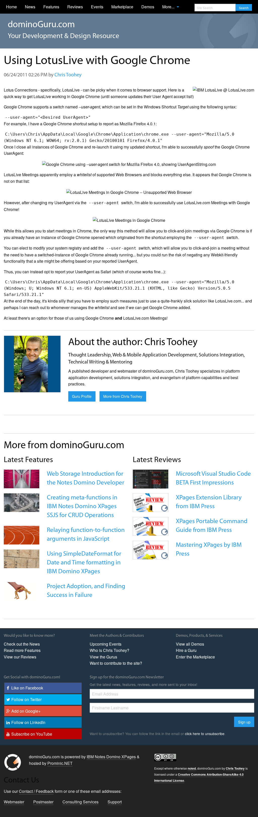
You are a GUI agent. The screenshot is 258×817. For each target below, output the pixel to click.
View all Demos (190, 644)
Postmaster (43, 802)
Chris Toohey (67, 75)
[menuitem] (11, 7)
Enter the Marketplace (195, 657)
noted (192, 768)
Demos (147, 7)
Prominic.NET (60, 763)
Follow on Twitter (26, 699)
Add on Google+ (26, 711)
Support (115, 802)
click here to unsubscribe (204, 733)
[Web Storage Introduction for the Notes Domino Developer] (21, 478)
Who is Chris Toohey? (109, 650)
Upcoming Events (105, 644)
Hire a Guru (186, 650)
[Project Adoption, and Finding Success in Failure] (21, 591)
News (30, 7)
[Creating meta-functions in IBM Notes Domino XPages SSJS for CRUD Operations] (21, 502)
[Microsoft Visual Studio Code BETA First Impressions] (150, 478)
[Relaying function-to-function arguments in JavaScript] (21, 534)
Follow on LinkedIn (28, 722)
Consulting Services (80, 802)
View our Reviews (20, 657)
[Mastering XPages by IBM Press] (150, 549)
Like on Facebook (27, 688)
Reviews (75, 7)
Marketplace (122, 7)
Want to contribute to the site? (116, 663)
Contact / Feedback (36, 791)
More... (168, 7)
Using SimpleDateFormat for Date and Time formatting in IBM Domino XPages (84, 563)
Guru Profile (81, 396)
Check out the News (22, 644)
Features (51, 7)
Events (97, 7)
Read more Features (22, 650)
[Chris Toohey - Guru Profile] (32, 363)
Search (244, 8)
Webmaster (14, 802)
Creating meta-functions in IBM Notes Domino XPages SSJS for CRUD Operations (82, 507)
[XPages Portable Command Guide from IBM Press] (150, 526)
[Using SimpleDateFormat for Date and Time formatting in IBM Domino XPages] (21, 558)
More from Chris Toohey (122, 396)
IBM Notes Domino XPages (111, 757)
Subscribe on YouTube (31, 734)
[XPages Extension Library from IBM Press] (150, 502)
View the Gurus (103, 657)
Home (11, 7)
